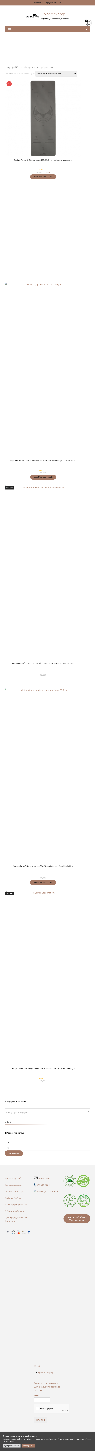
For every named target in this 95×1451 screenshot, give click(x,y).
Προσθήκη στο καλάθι (43, 177)
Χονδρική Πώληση (13, 1198)
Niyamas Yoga (54, 14)
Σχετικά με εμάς (45, 1372)
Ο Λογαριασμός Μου (14, 1211)
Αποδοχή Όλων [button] (28, 1446)
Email (37, 1396)
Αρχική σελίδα (12, 67)
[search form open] (86, 29)
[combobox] (47, 1111)
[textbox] (47, 1112)
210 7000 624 (43, 1185)
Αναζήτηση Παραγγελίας (16, 1204)
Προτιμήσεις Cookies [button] (11, 1446)
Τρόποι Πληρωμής (13, 1178)
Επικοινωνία (44, 1178)
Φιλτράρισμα (13, 1153)
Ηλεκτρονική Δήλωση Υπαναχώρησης (76, 1218)
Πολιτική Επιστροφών (15, 1191)
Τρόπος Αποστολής (13, 1185)
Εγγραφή (40, 1419)
